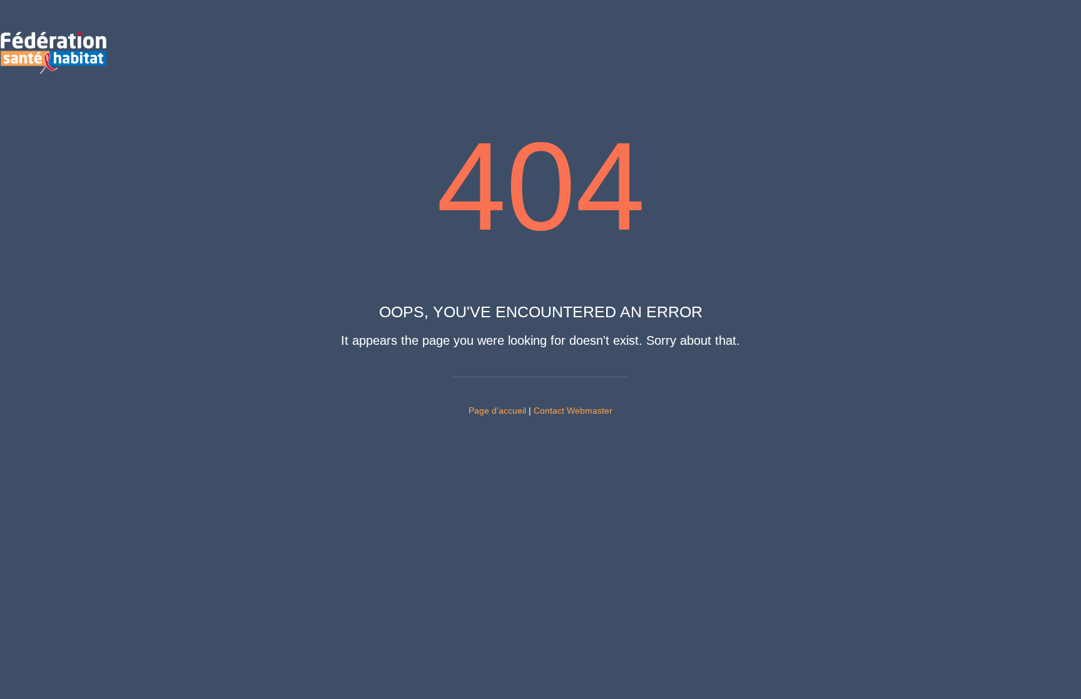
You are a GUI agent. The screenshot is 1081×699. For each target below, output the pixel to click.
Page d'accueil (497, 411)
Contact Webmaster (573, 411)
